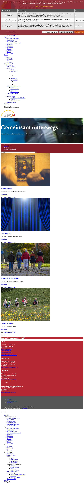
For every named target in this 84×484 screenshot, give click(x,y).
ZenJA (12, 69)
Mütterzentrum (14, 71)
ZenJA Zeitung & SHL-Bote (17, 98)
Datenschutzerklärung (12, 401)
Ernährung (10, 47)
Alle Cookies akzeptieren (50, 32)
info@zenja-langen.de (6, 349)
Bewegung (10, 44)
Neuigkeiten (10, 65)
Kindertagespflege (12, 41)
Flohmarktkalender (15, 101)
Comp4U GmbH (24, 408)
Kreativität (10, 46)
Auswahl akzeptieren (66, 32)
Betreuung (10, 59)
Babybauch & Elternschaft (14, 43)
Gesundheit (10, 50)
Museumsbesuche (6, 188)
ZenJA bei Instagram (6, 352)
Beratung (9, 58)
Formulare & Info (11, 102)
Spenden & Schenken (12, 93)
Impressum (9, 402)
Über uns (9, 68)
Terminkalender (11, 421)
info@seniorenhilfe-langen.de (8, 392)
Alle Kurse (10, 53)
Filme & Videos (11, 66)
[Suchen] (36, 152)
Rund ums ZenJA (8, 63)
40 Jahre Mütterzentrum (13, 418)
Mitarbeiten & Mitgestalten (14, 86)
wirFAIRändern (11, 35)
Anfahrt (3, 355)
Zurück (2, 335)
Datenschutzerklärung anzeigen (44, 6)
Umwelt (9, 49)
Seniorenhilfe (13, 80)
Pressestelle (13, 99)
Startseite (6, 146)
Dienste (6, 55)
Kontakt (6, 103)
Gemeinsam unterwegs (13, 424)
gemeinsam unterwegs (9, 197)
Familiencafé (10, 419)
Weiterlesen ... (4, 194)
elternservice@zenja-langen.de (8, 379)
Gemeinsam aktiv (11, 422)
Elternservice (13, 78)
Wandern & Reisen (7, 323)
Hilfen (8, 61)
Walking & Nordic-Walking (10, 278)
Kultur (9, 52)
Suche (8, 404)
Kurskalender (10, 40)
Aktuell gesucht (14, 89)
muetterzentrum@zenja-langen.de (9, 367)
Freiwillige (13, 90)
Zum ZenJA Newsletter (11, 355)
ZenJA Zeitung (11, 96)
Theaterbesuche (6, 233)
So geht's (12, 87)
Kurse (5, 37)
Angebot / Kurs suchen (13, 38)
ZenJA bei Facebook (6, 350)
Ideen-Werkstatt (14, 92)
